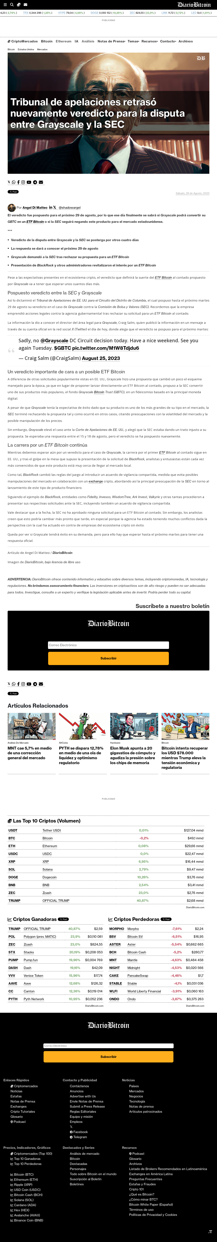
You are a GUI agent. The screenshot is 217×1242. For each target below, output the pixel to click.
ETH (11, 846)
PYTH (12, 999)
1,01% (162, 12)
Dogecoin (50, 877)
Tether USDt (52, 830)
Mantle (132, 960)
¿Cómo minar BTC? (143, 1199)
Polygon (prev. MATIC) (40, 937)
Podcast (19, 1122)
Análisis (88, 41)
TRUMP (14, 901)
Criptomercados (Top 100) (32, 1154)
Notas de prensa (141, 1106)
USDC (13, 854)
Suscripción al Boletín (86, 1179)
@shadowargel (70, 208)
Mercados (42, 49)
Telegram (80, 1137)
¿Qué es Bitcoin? (141, 1194)
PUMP (13, 960)
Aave (27, 983)
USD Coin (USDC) (27, 1190)
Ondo (131, 999)
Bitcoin (46, 41)
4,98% (34, 12)
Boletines (77, 1184)
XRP (11, 862)
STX (11, 952)
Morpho (133, 929)
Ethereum (63, 41)
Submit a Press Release (87, 1106)
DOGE (50, 12)
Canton (29, 991)
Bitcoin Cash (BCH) (28, 1195)
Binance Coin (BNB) (28, 1220)
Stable (132, 983)
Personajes (78, 1169)
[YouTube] (30, 182)
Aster (131, 944)
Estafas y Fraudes (142, 1184)
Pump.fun (31, 960)
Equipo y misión (81, 1117)
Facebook (80, 1132)
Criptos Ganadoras (34, 919)
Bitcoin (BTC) (23, 1174)
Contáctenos (79, 1086)
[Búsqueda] (13, 5)
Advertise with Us (83, 1096)
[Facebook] (19, 182)
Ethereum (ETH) (25, 1180)
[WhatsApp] (14, 182)
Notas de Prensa (111, 41)
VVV (11, 976)
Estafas (16, 1096)
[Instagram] (24, 182)
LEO (150, 12)
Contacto (167, 41)
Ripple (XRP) (22, 1185)
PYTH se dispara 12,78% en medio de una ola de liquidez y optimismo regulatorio (81, 755)
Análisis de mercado (18, 742)
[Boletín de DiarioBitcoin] (42, 182)
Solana (48, 869)
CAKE (114, 976)
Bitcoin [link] (38, 222)
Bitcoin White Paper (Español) (151, 1204)
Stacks (29, 952)
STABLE (115, 983)
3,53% (197, 12)
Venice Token (33, 976)
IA (76, 41)
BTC (11, 838)
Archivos (186, 41)
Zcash (47, 893)
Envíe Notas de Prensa (86, 1101)
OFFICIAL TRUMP (56, 901)
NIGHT (114, 968)
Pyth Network (34, 999)
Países (134, 1086)
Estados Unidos (26, 49)
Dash (27, 968)
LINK (120, 12)
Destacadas (78, 1164)
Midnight (133, 968)
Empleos (76, 1122)
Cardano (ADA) (24, 1205)
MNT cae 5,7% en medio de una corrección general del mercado (30, 753)
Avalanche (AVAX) (26, 1215)
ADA (176, 12)
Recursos (149, 41)
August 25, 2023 (101, 358)
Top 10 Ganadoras (27, 1159)
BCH (112, 952)
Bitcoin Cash (136, 952)
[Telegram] (36, 182)
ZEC (88, 12)
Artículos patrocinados (145, 1111)
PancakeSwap (137, 976)
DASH (13, 968)
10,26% (73, 12)
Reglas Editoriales (83, 1111)
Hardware (115, 742)
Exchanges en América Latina (151, 1174)
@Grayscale (54, 340)
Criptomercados (25, 1086)
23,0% (105, 12)
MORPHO (116, 929)
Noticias (16, 1091)
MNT (113, 960)
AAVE (12, 983)
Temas (133, 41)
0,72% (135, 12)
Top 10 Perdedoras (27, 1164)
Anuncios (77, 1091)
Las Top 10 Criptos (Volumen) (46, 821)
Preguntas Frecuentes (145, 1179)
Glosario (17, 1117)
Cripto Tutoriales (23, 1111)
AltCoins (63, 742)
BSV (112, 937)
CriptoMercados (24, 41)
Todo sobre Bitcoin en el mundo (93, 1174)
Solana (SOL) (23, 1200)
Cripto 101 (136, 1189)
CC (10, 991)
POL (11, 937)
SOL (11, 869)
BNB (11, 885)
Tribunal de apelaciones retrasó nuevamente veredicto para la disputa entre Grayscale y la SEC (97, 113)
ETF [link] (29, 222)
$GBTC (62, 348)
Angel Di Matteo (35, 208)
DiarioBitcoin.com (195, 907)
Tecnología (137, 1101)
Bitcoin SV (135, 937)
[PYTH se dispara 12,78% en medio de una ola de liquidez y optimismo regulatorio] (83, 727)
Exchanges (19, 1106)
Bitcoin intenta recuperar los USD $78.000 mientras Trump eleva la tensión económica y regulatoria (185, 758)
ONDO (114, 999)
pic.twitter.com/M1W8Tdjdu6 (105, 348)
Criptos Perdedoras (136, 919)
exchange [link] (96, 481)
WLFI (113, 991)
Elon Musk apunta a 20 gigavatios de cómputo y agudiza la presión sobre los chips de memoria (132, 755)
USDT (12, 830)
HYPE (18, 12)
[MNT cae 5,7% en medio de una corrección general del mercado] (32, 727)
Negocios (136, 1096)
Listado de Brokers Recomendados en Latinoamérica (168, 1169)
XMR (212, 12)
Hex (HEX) (21, 1210)
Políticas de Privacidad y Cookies (153, 1215)
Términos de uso (141, 1210)
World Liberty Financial (144, 991)
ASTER (115, 944)
